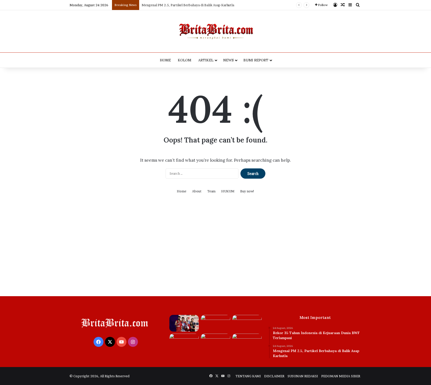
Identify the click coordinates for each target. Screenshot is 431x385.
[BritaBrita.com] (215, 31)
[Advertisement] (215, 249)
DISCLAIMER (274, 376)
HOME (165, 60)
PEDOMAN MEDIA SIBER (340, 376)
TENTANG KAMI (248, 376)
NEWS (228, 60)
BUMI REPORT (255, 60)
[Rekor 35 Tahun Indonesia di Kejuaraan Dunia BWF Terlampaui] (184, 323)
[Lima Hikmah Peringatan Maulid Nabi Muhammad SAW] (215, 342)
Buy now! (247, 191)
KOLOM (184, 60)
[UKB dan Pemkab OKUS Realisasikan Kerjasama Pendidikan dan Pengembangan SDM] (247, 342)
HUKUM (227, 191)
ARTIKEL (206, 60)
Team (211, 191)
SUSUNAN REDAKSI (303, 376)
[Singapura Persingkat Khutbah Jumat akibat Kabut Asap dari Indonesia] (184, 342)
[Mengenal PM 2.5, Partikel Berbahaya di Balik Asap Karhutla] (215, 323)
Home (181, 191)
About (197, 191)
